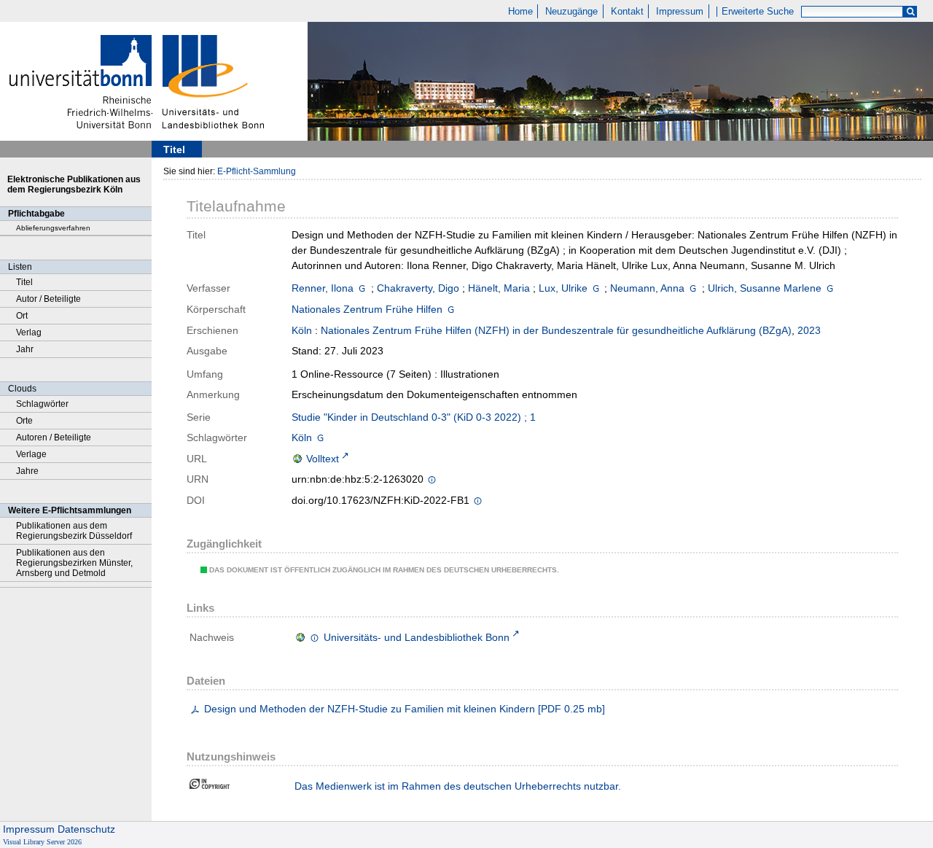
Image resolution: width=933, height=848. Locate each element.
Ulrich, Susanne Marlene (764, 288)
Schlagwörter (42, 404)
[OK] (910, 12)
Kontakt (627, 12)
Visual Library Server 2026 (42, 842)
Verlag (29, 332)
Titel (24, 282)
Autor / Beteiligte (48, 299)
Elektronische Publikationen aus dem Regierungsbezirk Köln (74, 184)
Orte (24, 421)
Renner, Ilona (323, 288)
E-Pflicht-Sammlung (256, 171)
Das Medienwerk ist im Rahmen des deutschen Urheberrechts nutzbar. (457, 786)
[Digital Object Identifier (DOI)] (477, 501)
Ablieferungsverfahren (53, 228)
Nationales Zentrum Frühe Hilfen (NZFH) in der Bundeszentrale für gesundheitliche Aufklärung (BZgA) (556, 330)
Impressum (679, 12)
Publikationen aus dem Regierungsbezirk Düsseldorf (74, 531)
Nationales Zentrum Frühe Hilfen (367, 309)
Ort (22, 316)
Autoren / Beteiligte (53, 437)
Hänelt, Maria (499, 288)
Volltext (322, 458)
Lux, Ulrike (563, 288)
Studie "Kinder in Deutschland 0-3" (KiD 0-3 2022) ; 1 (414, 417)
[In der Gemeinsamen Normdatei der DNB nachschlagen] (361, 288)
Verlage (31, 454)
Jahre (27, 471)
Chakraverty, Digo (418, 288)
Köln (302, 330)
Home (520, 12)
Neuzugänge (571, 12)
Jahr (25, 349)
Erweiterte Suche (758, 12)
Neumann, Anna (647, 288)
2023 (809, 330)
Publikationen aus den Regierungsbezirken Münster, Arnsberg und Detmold (74, 563)
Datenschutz (86, 829)
